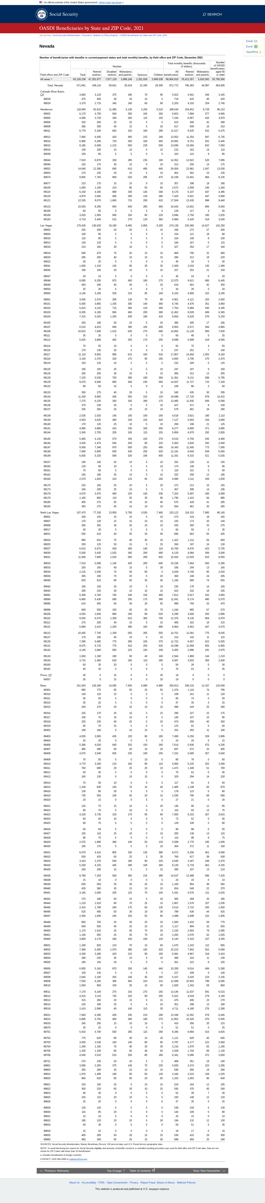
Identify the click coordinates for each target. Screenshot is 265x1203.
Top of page (114, 1170)
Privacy (134, 1182)
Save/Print (252, 52)
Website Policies (186, 1182)
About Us (74, 1182)
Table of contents (140, 1170)
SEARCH (214, 14)
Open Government (117, 1182)
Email (249, 41)
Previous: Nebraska (57, 1170)
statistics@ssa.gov (78, 1159)
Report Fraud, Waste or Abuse (158, 1182)
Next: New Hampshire (206, 1170)
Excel (249, 46)
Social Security (63, 14)
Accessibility (89, 1182)
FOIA (102, 1182)
